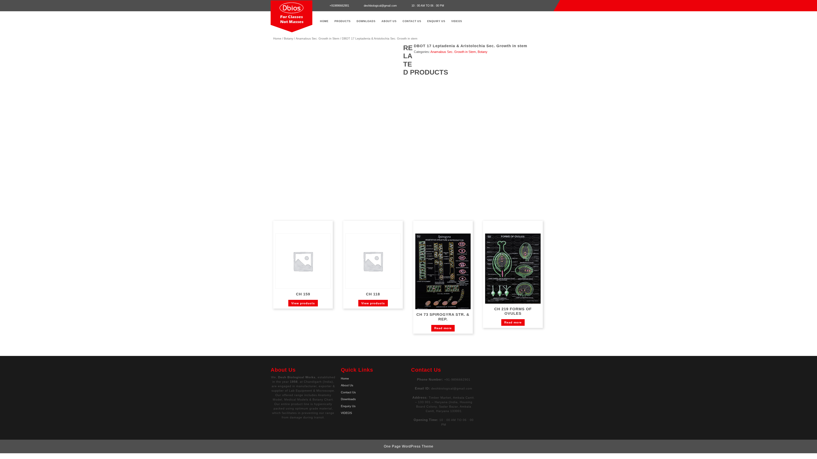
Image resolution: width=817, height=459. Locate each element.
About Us (389, 21)
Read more (443, 328)
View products (303, 303)
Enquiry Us (436, 21)
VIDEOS (456, 21)
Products (342, 21)
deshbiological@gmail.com (380, 5)
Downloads (366, 21)
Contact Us (412, 21)
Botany (288, 38)
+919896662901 (339, 5)
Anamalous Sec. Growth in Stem (317, 38)
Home (324, 21)
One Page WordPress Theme (408, 446)
